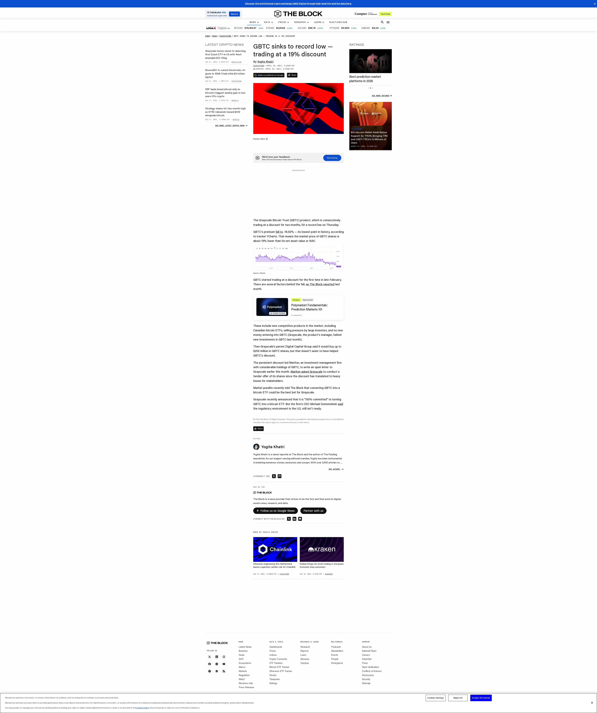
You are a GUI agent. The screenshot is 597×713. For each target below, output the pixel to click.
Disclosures (368, 675)
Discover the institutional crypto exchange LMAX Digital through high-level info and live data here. (298, 3)
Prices (272, 651)
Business (243, 651)
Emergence (337, 663)
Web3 (242, 679)
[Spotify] (209, 671)
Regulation (244, 675)
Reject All (458, 698)
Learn (303, 655)
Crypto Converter (278, 659)
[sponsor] (370, 114)
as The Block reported (320, 284)
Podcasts (336, 646)
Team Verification (370, 667)
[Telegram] (217, 664)
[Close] (592, 702)
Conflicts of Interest (372, 671)
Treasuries (274, 679)
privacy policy (142, 707)
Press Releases (246, 687)
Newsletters (337, 651)
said (340, 404)
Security (366, 679)
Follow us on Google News (275, 510)
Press (365, 663)
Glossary (304, 659)
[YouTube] (224, 664)
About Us (367, 646)
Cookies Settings (435, 698)
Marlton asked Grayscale (306, 371)
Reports (304, 651)
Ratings (273, 683)
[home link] (298, 14)
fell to (279, 232)
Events (334, 655)
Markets (243, 671)
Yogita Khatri (265, 61)
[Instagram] (224, 657)
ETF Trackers (276, 663)
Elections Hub (246, 683)
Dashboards (275, 646)
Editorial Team (369, 651)
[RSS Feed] (224, 671)
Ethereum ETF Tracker (280, 671)
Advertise (367, 659)
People (334, 659)
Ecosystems (245, 663)
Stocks (272, 675)
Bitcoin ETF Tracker (279, 667)
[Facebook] (209, 664)
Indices (273, 655)
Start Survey (332, 158)
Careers (366, 655)
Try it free (385, 14)
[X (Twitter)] (209, 657)
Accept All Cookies (481, 698)
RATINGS (356, 44)
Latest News (245, 646)
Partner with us (313, 511)
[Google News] (217, 671)
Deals (241, 655)
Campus (304, 663)
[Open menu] (388, 22)
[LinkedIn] (217, 657)
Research (305, 646)
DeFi (241, 659)
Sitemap (366, 683)
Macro (242, 667)
